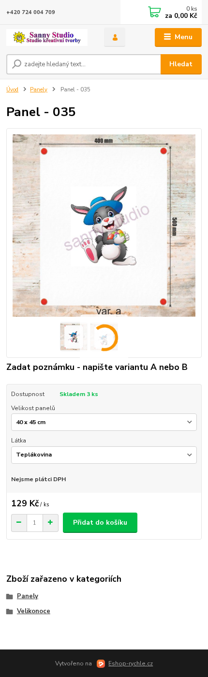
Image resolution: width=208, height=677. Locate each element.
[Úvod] (47, 37)
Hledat (181, 64)
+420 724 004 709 (30, 12)
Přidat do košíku (100, 522)
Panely (38, 89)
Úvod (12, 89)
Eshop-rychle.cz (130, 663)
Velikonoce (33, 611)
